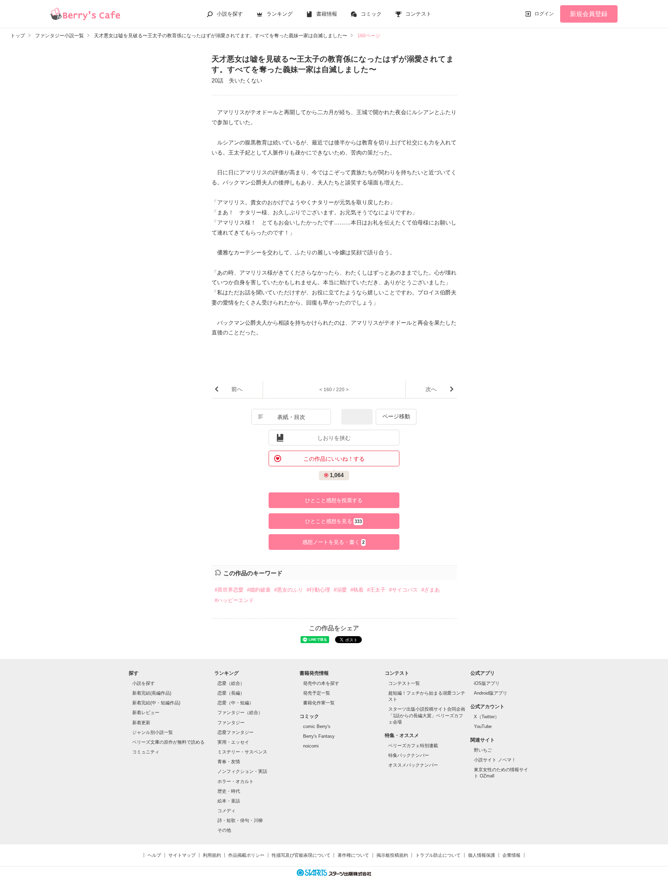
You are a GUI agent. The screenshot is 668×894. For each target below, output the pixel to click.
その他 (224, 830)
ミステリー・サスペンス (242, 751)
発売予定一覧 (316, 693)
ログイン (544, 13)
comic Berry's (317, 726)
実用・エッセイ (233, 742)
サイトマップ (182, 855)
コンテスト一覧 (404, 683)
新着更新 (141, 722)
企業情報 (511, 855)
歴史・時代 (228, 791)
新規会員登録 (588, 13)
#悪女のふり (288, 590)
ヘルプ (154, 855)
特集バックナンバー (408, 755)
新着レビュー (145, 712)
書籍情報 (326, 14)
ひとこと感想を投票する (334, 500)
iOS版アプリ (487, 683)
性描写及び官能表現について (301, 855)
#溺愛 (340, 590)
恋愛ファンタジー (235, 732)
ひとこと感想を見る (333, 521)
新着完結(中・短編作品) (156, 702)
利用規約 (212, 855)
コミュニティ (145, 751)
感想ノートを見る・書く (333, 542)
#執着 (357, 590)
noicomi (311, 746)
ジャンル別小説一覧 (152, 732)
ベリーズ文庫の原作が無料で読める (168, 742)
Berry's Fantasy (319, 736)
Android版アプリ (490, 693)
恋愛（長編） (231, 693)
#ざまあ (430, 590)
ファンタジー (231, 722)
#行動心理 (318, 590)
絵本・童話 (228, 801)
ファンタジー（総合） (240, 712)
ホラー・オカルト (235, 781)
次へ (431, 389)
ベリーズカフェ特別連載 (413, 745)
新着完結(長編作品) (151, 693)
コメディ (226, 810)
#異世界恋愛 (229, 590)
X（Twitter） (486, 716)
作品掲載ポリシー (246, 855)
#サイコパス (403, 590)
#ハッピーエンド (234, 600)
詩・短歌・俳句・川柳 (240, 820)
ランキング (280, 14)
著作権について (353, 855)
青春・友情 (228, 761)
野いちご (483, 750)
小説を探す (230, 14)
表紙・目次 (291, 417)
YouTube (483, 726)
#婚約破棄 (259, 590)
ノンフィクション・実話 (242, 771)
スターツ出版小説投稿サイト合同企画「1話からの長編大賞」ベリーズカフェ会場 (426, 715)
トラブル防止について (438, 855)
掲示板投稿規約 (392, 855)
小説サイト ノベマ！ (495, 759)
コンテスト (418, 14)
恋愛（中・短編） (235, 702)
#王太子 (376, 590)
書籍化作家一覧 (319, 702)
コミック (371, 14)
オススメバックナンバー (413, 765)
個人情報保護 (481, 855)
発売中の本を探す (321, 683)
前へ (236, 389)
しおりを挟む (334, 438)
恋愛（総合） (231, 683)
